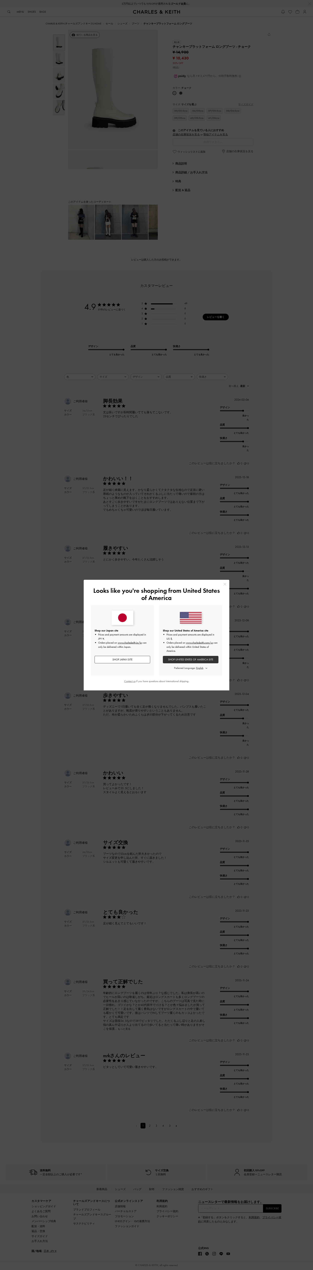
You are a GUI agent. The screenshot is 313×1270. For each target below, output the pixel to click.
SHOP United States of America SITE (190, 659)
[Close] (225, 584)
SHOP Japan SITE (122, 659)
